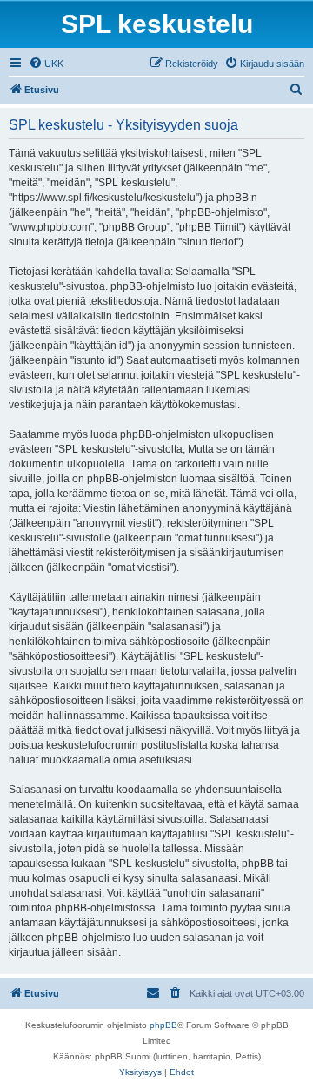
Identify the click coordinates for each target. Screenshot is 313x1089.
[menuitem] (46, 63)
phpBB (163, 1025)
